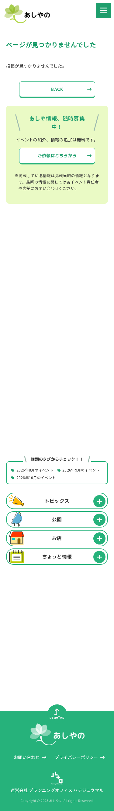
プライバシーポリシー (76, 757)
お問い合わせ (27, 757)
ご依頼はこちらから (57, 155)
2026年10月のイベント (36, 477)
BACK (57, 89)
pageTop (57, 717)
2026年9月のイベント (80, 470)
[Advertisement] (57, 279)
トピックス (57, 500)
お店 (57, 538)
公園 (57, 519)
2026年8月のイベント (35, 470)
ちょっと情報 (57, 556)
